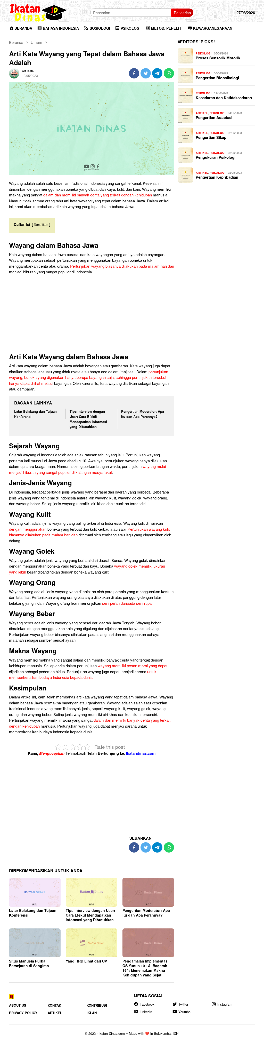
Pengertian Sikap (211, 137)
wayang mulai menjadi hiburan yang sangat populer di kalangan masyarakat (87, 469)
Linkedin (146, 1011)
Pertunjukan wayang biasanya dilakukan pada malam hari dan (122, 266)
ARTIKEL (202, 113)
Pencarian (182, 12)
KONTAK (54, 1005)
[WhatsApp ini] (169, 73)
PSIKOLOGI (203, 53)
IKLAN (92, 1012)
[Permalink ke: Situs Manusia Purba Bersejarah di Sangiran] (35, 942)
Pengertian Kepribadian (217, 177)
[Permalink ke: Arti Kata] (14, 72)
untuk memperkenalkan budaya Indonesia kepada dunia (82, 674)
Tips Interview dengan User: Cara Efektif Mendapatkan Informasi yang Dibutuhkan (88, 419)
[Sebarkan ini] (134, 73)
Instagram (224, 1003)
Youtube (184, 1011)
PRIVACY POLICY (23, 1012)
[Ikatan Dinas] (38, 12)
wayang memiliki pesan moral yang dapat (132, 665)
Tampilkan (41, 224)
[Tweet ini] (146, 73)
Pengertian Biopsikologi (217, 77)
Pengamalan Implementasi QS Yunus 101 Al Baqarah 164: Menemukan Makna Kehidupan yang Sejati (145, 967)
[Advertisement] (91, 315)
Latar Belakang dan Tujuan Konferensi (32, 913)
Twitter (183, 1003)
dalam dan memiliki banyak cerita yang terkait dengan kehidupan (97, 194)
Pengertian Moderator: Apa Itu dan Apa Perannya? (142, 414)
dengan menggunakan (27, 529)
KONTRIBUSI (97, 1005)
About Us (17, 1005)
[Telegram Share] (157, 73)
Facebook (147, 1003)
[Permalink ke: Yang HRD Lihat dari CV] (91, 942)
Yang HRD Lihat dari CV (86, 961)
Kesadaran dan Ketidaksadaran (224, 97)
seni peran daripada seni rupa (127, 603)
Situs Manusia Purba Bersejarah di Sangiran (29, 963)
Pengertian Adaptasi (214, 117)
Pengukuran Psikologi (215, 157)
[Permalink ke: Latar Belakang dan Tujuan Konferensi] (35, 892)
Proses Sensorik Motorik (218, 57)
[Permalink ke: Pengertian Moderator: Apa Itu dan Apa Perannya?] (148, 892)
